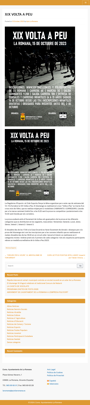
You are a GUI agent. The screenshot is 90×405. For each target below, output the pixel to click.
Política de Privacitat (55, 375)
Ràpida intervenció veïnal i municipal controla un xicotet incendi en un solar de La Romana (44, 280)
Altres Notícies (13, 306)
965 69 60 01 (11, 385)
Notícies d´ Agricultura (16, 318)
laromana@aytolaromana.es (14, 391)
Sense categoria (13, 342)
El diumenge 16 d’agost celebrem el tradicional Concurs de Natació (34, 283)
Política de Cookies (55, 372)
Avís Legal (51, 369)
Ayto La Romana (32, 21)
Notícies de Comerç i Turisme (19, 324)
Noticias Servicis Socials (17, 309)
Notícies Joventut (14, 333)
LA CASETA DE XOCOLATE (18, 286)
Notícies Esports (11, 248)
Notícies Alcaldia (14, 312)
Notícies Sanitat (13, 339)
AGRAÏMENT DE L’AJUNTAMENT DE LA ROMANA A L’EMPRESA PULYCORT (37, 292)
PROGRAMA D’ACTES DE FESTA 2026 (22, 289)
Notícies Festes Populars (17, 330)
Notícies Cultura (13, 315)
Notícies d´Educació (15, 321)
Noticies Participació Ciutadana (20, 336)
